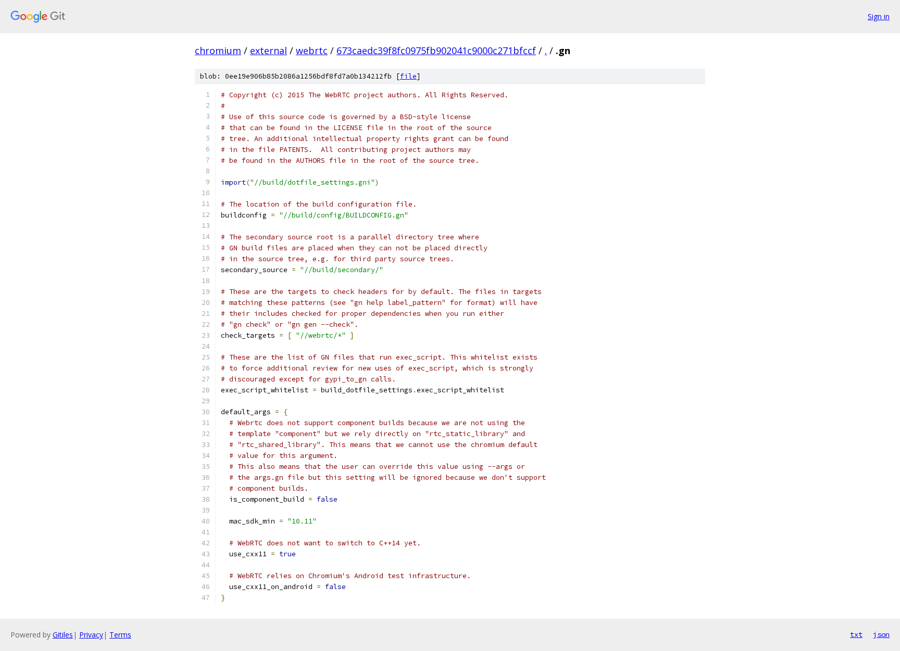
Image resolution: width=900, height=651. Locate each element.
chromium (218, 50)
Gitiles (63, 635)
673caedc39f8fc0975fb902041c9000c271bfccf (436, 50)
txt (856, 634)
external (268, 50)
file (408, 76)
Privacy (91, 635)
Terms (120, 635)
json (881, 634)
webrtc (312, 50)
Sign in (879, 16)
